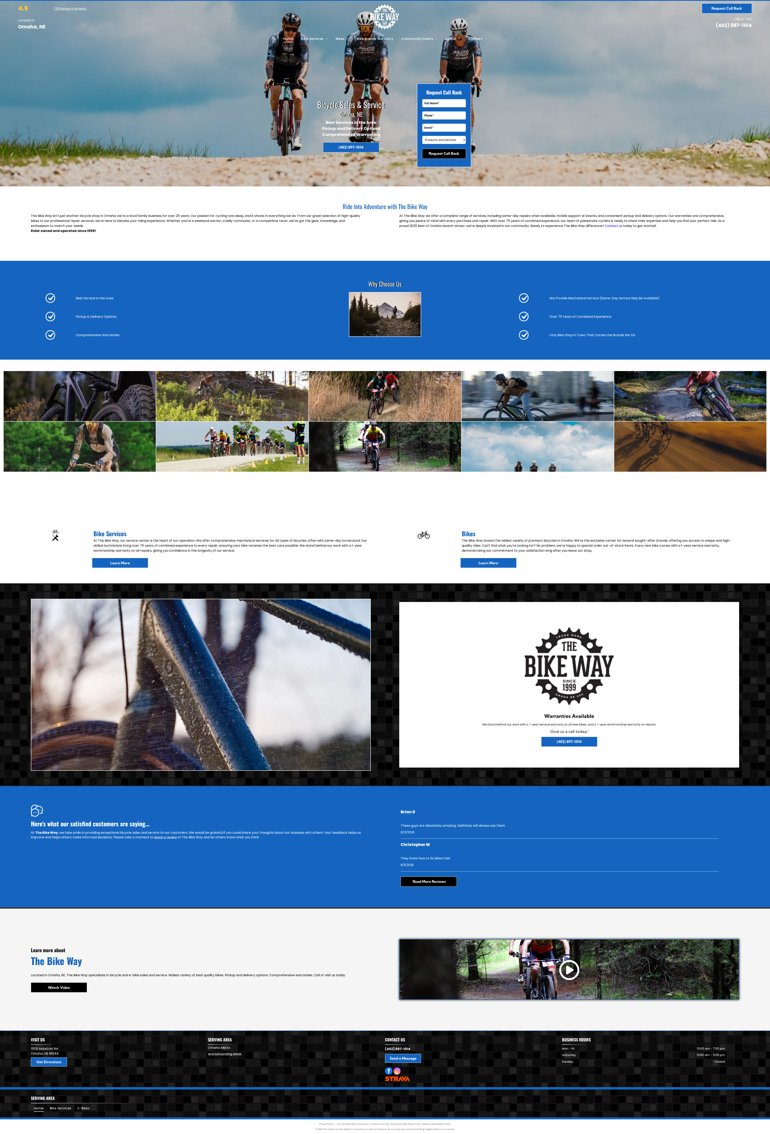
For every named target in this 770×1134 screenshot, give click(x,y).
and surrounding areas (224, 1054)
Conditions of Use (379, 1123)
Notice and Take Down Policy (406, 1123)
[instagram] (397, 1071)
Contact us (613, 226)
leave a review (165, 837)
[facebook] (388, 1071)
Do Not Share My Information (353, 1123)
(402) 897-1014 (734, 25)
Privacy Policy (326, 1123)
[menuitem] (288, 38)
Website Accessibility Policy (437, 1123)
